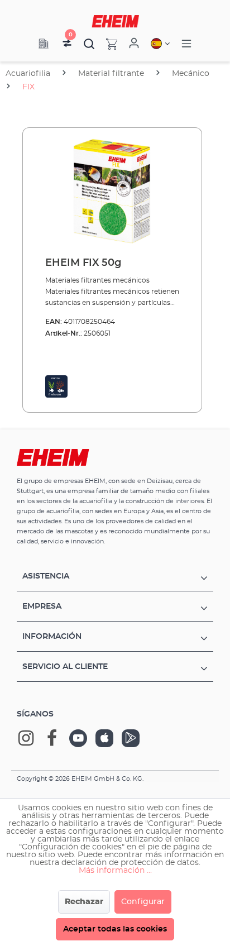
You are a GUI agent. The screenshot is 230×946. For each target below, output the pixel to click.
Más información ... (115, 871)
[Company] (43, 43)
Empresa (41, 606)
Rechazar (84, 902)
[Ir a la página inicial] (115, 21)
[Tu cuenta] (134, 43)
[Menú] (186, 44)
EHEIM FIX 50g (83, 263)
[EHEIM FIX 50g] (112, 193)
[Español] (160, 43)
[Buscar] (89, 43)
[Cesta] (106, 43)
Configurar (143, 902)
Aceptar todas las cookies (115, 929)
